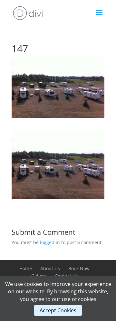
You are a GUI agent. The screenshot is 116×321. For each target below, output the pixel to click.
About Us (50, 268)
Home (25, 268)
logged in (50, 242)
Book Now (79, 268)
